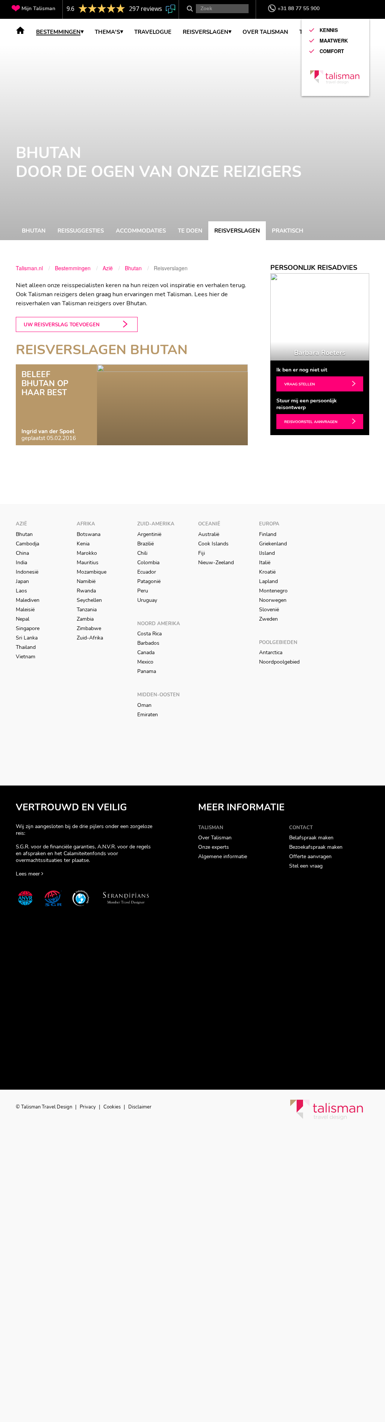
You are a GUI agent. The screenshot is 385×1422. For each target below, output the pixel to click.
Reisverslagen (237, 230)
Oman (144, 705)
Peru (142, 590)
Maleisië (25, 609)
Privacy (88, 1107)
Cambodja (27, 543)
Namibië (86, 581)
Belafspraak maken (311, 837)
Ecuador (146, 571)
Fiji (201, 553)
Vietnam (25, 656)
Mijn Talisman (38, 8)
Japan (22, 581)
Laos (21, 590)
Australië (208, 534)
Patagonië (149, 581)
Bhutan (33, 230)
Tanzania (87, 609)
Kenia (83, 543)
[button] (274, 317)
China (22, 553)
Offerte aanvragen (310, 856)
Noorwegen (272, 600)
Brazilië (145, 543)
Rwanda (86, 590)
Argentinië (149, 534)
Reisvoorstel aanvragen (310, 422)
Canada (146, 652)
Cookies (112, 1107)
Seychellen (89, 600)
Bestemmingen (58, 32)
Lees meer (28, 873)
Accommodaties (141, 230)
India (21, 562)
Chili (142, 553)
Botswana (88, 534)
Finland (267, 534)
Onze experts (213, 847)
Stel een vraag (306, 865)
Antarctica (270, 652)
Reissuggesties (81, 230)
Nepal (22, 619)
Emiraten (147, 714)
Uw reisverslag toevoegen (62, 324)
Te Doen (190, 230)
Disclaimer (140, 1107)
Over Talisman (215, 837)
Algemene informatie (222, 856)
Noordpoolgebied (279, 661)
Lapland (268, 581)
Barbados (148, 643)
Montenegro (273, 590)
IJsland (267, 553)
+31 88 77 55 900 (298, 8)
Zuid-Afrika (90, 637)
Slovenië (269, 609)
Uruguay (147, 600)
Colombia (148, 562)
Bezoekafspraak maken (316, 847)
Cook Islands (213, 543)
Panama (146, 671)
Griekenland (273, 543)
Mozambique (91, 571)
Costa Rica (149, 633)
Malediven (27, 600)
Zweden (268, 619)
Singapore (27, 628)
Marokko (87, 553)
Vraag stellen (299, 384)
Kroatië (267, 571)
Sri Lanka (27, 637)
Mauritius (88, 562)
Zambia (85, 619)
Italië (264, 562)
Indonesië (27, 571)
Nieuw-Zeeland (216, 562)
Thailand (26, 647)
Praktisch (287, 230)
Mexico (145, 661)
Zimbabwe (89, 628)
